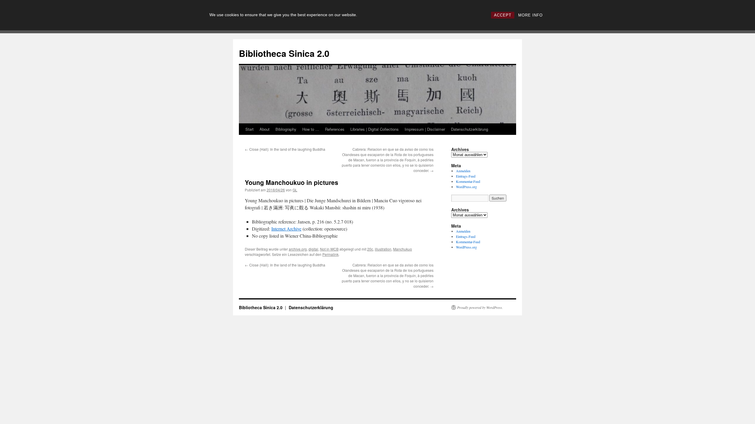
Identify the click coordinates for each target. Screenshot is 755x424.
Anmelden (463, 170)
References (334, 129)
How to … (310, 129)
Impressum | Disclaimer (425, 129)
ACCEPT (502, 15)
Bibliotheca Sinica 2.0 (284, 53)
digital (313, 248)
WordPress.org (466, 186)
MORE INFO (530, 15)
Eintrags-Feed (465, 176)
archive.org (298, 248)
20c (370, 248)
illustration (383, 248)
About (265, 129)
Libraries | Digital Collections (374, 129)
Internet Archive (286, 229)
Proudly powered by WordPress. (480, 307)
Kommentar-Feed (468, 181)
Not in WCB (329, 248)
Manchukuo (402, 248)
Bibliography (285, 129)
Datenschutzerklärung (469, 129)
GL (295, 189)
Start (249, 129)
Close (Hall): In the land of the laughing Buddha (285, 149)
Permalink (330, 254)
